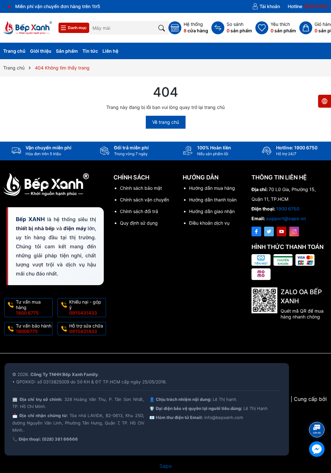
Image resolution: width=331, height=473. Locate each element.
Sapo (165, 466)
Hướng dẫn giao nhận (212, 211)
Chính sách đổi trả (139, 211)
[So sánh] (231, 27)
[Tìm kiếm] (162, 28)
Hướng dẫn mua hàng (212, 188)
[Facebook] (256, 231)
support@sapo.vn (286, 218)
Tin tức (90, 51)
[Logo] (27, 27)
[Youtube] (281, 231)
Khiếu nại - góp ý (85, 307)
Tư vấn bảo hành (33, 328)
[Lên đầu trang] (318, 412)
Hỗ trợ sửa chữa (86, 328)
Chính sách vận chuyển (144, 199)
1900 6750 (287, 208)
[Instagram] (294, 231)
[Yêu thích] (275, 27)
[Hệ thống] (188, 27)
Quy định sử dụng (139, 223)
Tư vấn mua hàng (28, 307)
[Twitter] (269, 231)
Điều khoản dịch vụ (209, 223)
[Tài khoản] (266, 6)
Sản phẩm (67, 51)
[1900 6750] (308, 6)
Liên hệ (110, 51)
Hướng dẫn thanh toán (213, 199)
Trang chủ (14, 51)
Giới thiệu (40, 51)
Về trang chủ (165, 122)
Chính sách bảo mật (141, 188)
